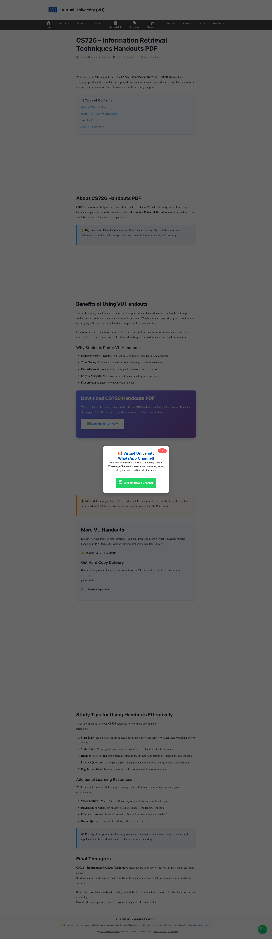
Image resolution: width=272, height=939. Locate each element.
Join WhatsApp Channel (138, 483)
